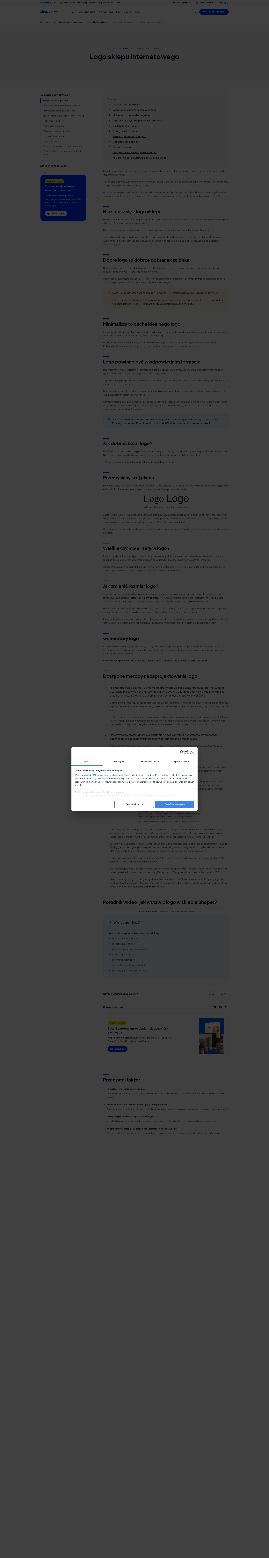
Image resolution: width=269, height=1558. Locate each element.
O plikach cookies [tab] (182, 761)
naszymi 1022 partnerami (95, 775)
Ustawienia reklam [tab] (150, 761)
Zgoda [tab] (87, 761)
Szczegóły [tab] (119, 761)
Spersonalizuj (132, 804)
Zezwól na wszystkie (174, 804)
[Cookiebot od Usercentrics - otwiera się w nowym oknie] (182, 752)
